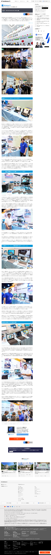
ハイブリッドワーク (42, 9)
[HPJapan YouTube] (42, 542)
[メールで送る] (28, 13)
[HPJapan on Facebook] (40, 542)
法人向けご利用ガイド (42, 528)
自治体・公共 (37, 9)
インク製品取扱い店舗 (15, 548)
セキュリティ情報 (23, 545)
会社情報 (5, 541)
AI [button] (19, 474)
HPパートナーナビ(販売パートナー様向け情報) (34, 543)
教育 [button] (27, 474)
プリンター (43, 11)
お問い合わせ (5, 543)
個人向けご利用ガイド (36, 528)
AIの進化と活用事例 (37, 6)
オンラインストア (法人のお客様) (16, 543)
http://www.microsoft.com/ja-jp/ (42, 523)
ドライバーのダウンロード (24, 542)
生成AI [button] (29, 474)
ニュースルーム (6, 544)
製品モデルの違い (36, 529)
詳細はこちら (19, 434)
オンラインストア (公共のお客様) (16, 544)
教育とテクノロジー (5, 471)
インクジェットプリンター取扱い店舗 (17, 547)
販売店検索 (14, 545)
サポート (22, 541)
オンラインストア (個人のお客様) (16, 542)
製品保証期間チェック (24, 544)
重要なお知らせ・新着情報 (7, 545)
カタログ (14, 549)
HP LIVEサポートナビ (33, 532)
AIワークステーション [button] (23, 474)
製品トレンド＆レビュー (45, 6)
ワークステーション (38, 11)
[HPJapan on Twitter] (41, 542)
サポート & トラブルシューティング (25, 543)
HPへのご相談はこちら (45, 552)
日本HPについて (6, 542)
